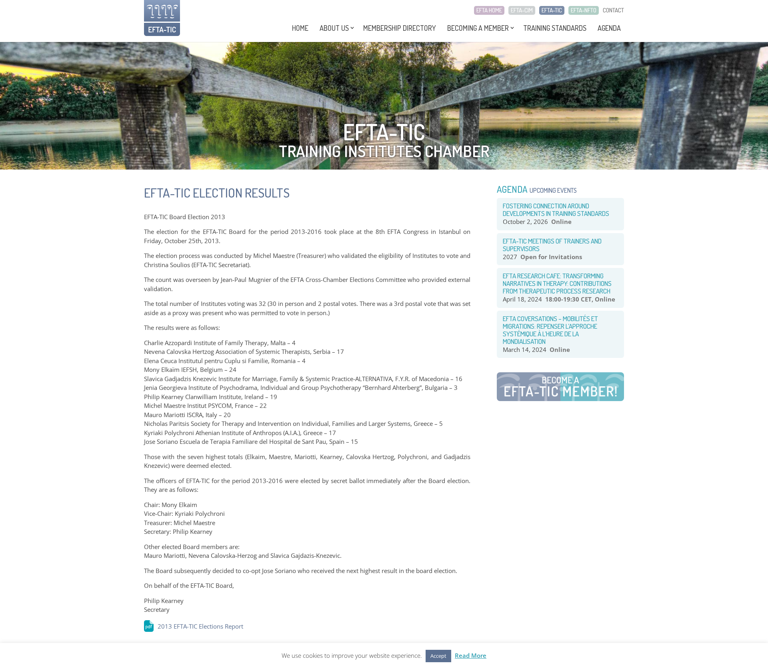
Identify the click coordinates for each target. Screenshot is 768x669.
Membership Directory (399, 28)
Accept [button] (438, 655)
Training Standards (554, 28)
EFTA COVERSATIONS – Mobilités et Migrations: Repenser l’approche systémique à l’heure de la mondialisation (550, 329)
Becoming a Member (478, 28)
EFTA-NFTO (583, 10)
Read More (470, 655)
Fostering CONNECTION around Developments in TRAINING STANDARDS (556, 210)
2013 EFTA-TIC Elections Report (200, 626)
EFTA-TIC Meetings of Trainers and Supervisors (552, 245)
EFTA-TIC (552, 10)
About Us (334, 28)
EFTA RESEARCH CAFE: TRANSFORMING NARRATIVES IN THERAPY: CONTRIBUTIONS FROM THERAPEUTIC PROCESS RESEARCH (557, 283)
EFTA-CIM (522, 10)
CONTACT (613, 10)
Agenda (609, 28)
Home (300, 28)
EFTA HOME (489, 10)
